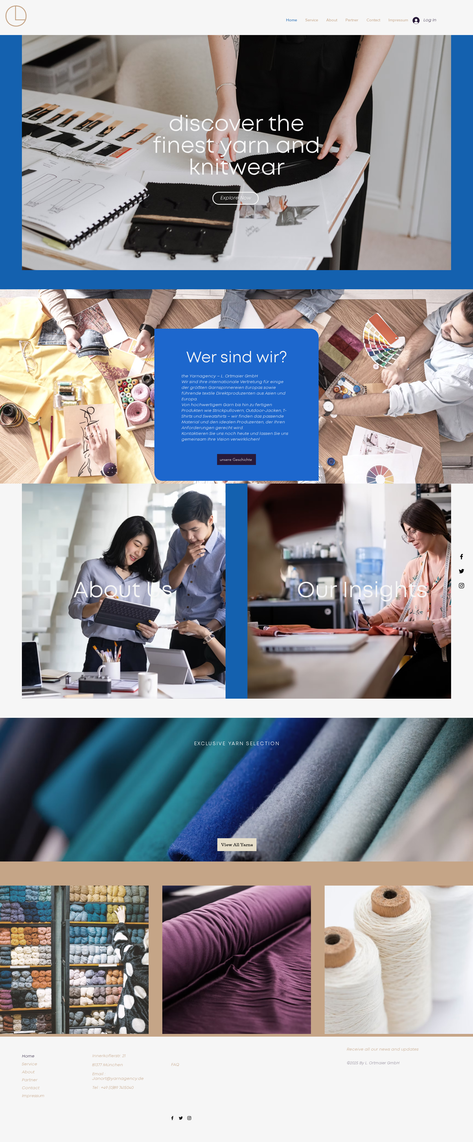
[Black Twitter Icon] (461, 571)
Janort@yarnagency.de (118, 1079)
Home (28, 1056)
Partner (30, 1080)
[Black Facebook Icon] (461, 556)
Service (29, 1064)
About (28, 1072)
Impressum (33, 1096)
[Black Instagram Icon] (461, 585)
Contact (30, 1088)
